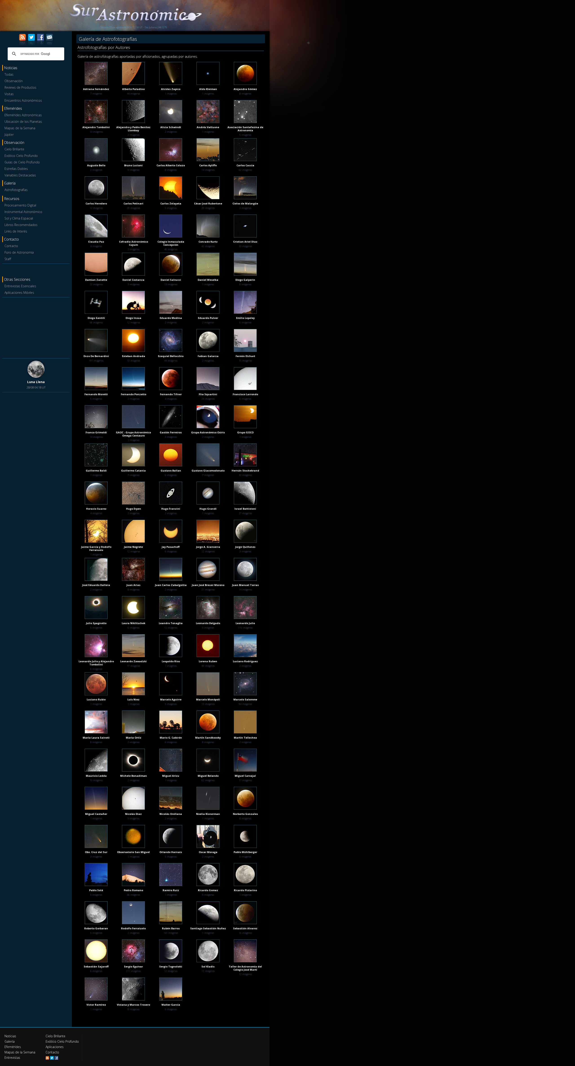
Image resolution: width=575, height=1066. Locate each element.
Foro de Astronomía (19, 252)
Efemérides (12, 1047)
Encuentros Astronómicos (23, 100)
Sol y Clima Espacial (18, 218)
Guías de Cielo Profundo (22, 162)
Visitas (9, 94)
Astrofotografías (16, 190)
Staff (7, 259)
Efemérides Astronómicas (23, 115)
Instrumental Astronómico (23, 212)
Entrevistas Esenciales (20, 286)
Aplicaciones (55, 1047)
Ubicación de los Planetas (23, 121)
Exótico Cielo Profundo (21, 156)
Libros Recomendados (21, 225)
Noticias (10, 1036)
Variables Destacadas (20, 175)
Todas (8, 74)
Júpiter (9, 134)
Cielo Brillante (14, 149)
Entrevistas (12, 1057)
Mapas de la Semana (19, 128)
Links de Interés (15, 231)
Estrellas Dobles (16, 169)
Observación (13, 81)
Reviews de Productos (20, 87)
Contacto (11, 246)
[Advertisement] (36, 327)
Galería (9, 1041)
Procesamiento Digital (20, 205)
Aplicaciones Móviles (19, 292)
